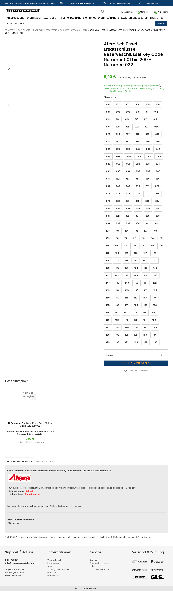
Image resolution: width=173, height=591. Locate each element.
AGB (49, 566)
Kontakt (94, 560)
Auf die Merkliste (138, 370)
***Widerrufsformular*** (102, 569)
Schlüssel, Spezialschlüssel (73, 30)
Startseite (10, 30)
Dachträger (33, 17)
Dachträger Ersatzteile (45, 30)
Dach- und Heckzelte (18, 23)
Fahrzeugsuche (15, 17)
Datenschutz (53, 575)
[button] (94, 70)
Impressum (53, 563)
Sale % (161, 23)
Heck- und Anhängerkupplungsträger (82, 17)
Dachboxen (50, 17)
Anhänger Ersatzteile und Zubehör (127, 17)
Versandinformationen (139, 537)
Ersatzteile (156, 17)
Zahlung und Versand (58, 569)
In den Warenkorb (138, 363)
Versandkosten (139, 77)
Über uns (51, 572)
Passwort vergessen (100, 563)
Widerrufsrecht (54, 560)
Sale (92, 566)
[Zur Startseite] (23, 13)
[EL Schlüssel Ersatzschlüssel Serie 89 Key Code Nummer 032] (30, 402)
